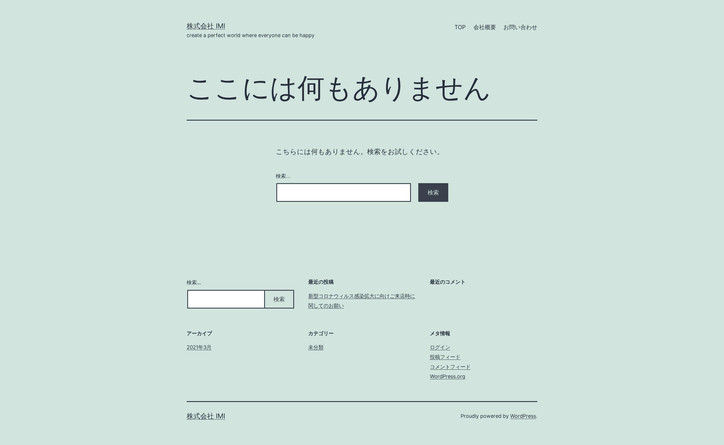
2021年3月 (199, 347)
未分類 (316, 347)
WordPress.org (447, 376)
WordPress (523, 416)
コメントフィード (450, 367)
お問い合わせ (520, 27)
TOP (460, 27)
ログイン (440, 347)
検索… (283, 176)
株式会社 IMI (206, 26)
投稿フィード (445, 357)
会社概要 (484, 27)
